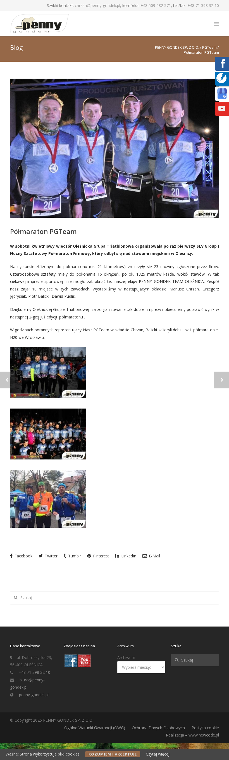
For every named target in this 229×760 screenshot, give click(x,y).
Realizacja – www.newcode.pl (192, 735)
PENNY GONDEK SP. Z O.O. (177, 47)
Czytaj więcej (158, 754)
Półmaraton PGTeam (43, 231)
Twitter (51, 556)
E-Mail (154, 556)
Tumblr (74, 556)
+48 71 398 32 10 (203, 5)
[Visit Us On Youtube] (84, 665)
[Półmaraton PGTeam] (114, 148)
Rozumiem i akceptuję (113, 754)
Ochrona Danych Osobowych (158, 727)
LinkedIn (128, 556)
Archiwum (126, 657)
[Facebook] (221, 67)
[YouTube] (221, 112)
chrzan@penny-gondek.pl (97, 5)
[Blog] (221, 81)
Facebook (22, 556)
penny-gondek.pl (34, 694)
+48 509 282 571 (155, 5)
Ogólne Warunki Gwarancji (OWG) (94, 727)
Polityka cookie (205, 727)
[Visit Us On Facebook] (70, 665)
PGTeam (209, 47)
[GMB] (222, 97)
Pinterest (100, 556)
